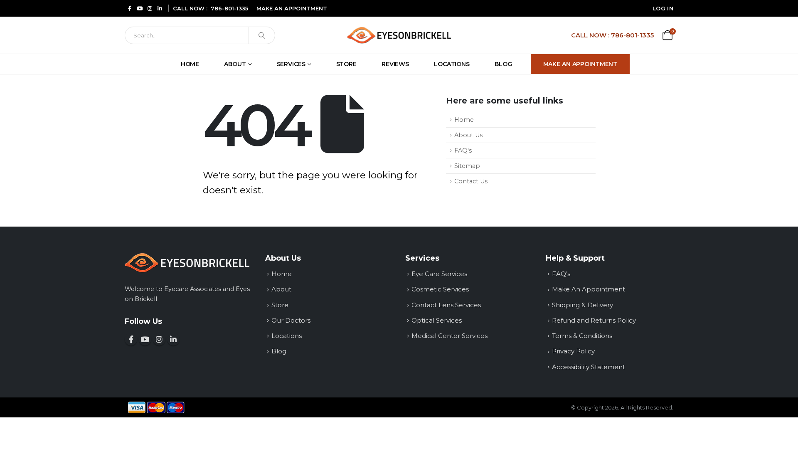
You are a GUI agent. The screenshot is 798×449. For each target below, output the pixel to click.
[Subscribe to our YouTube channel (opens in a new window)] (145, 339)
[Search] (262, 35)
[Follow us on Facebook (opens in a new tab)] (130, 8)
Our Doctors (290, 320)
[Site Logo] (399, 35)
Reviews (395, 64)
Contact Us (471, 181)
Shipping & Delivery (582, 305)
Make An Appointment (580, 64)
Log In (663, 8)
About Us (468, 135)
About (235, 64)
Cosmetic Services (440, 289)
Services (291, 64)
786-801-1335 (229, 8)
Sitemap (467, 166)
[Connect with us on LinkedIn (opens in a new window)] (173, 339)
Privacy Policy (573, 351)
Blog (503, 64)
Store (346, 64)
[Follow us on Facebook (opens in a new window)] (131, 339)
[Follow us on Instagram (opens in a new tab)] (150, 8)
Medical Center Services (449, 336)
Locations (452, 64)
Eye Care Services (439, 274)
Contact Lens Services (446, 305)
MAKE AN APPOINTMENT (291, 8)
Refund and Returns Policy (594, 320)
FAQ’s (561, 274)
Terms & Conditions (582, 336)
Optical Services (436, 320)
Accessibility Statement (588, 367)
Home (190, 64)
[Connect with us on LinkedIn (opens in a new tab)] (160, 8)
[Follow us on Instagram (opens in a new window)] (159, 339)
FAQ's (463, 150)
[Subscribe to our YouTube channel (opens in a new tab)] (140, 8)
